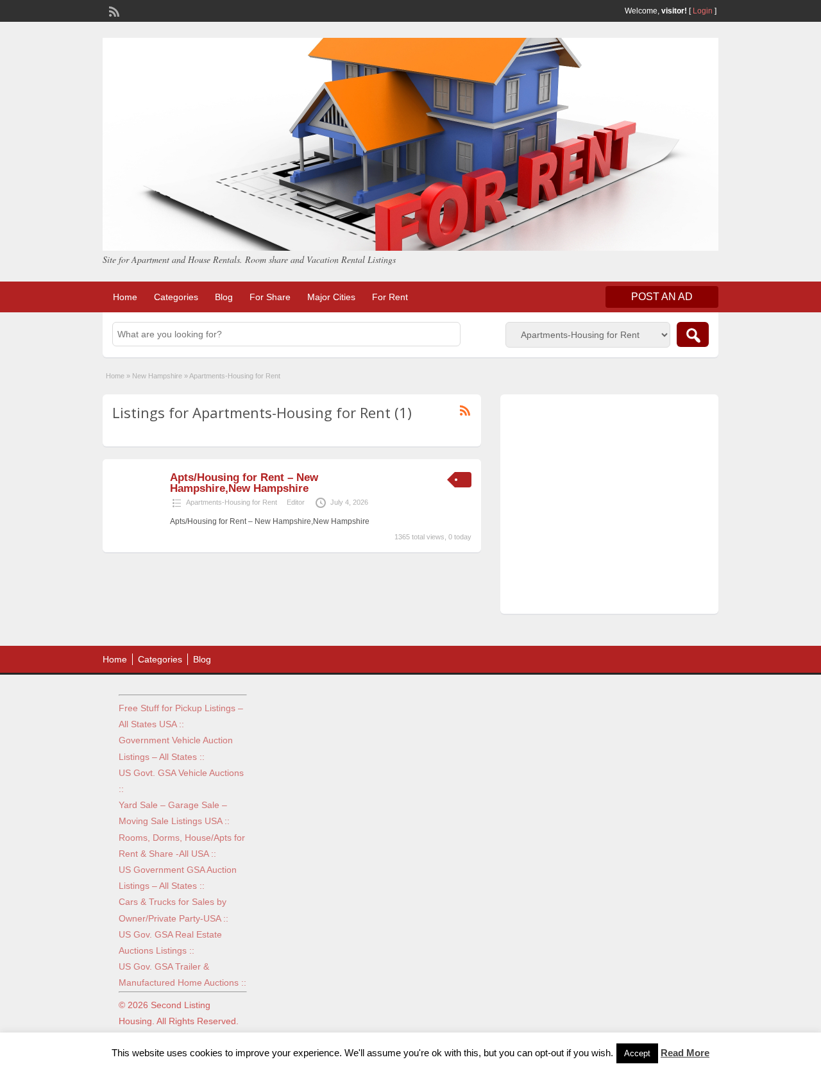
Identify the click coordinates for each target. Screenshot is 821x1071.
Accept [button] (637, 1053)
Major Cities (331, 297)
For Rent (390, 297)
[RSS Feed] (113, 10)
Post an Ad (662, 296)
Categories (176, 297)
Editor (296, 502)
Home (125, 297)
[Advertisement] (609, 507)
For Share (270, 297)
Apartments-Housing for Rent (231, 502)
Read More (685, 1052)
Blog (224, 297)
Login (703, 10)
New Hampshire (157, 376)
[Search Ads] (693, 334)
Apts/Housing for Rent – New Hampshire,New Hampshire (244, 482)
